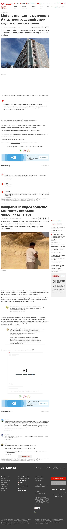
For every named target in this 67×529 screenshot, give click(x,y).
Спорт (3, 490)
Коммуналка (4, 484)
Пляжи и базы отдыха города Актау (58, 494)
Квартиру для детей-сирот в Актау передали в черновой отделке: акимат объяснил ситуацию (58, 258)
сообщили (15, 134)
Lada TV (22, 482)
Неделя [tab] (54, 224)
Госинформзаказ (23, 486)
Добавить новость (58, 478)
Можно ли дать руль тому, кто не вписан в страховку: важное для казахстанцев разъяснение (58, 247)
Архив (20, 488)
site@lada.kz (38, 480)
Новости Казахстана (24, 476)
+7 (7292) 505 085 (39, 479)
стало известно (15, 143)
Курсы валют (22, 490)
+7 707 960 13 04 (39, 493)
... (52, 6)
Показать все (25, 456)
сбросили (3, 127)
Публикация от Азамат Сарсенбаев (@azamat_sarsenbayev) (25, 391)
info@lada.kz (41, 502)
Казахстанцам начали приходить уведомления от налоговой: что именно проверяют (58, 237)
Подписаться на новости (58, 482)
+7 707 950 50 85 (39, 487)
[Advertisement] (25, 85)
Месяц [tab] (59, 224)
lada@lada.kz (40, 503)
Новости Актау (15, 7)
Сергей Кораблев (16, 27)
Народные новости (24, 478)
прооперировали (20, 139)
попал (13, 350)
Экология (4, 486)
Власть (3, 478)
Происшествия (4, 27)
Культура (4, 488)
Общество (4, 482)
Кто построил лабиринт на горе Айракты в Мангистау (58, 229)
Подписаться (43, 157)
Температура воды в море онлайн (58, 490)
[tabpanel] (58, 249)
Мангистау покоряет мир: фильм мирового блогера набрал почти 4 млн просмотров (58, 267)
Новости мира (22, 480)
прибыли (27, 130)
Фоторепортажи (23, 484)
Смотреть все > (33, 3)
